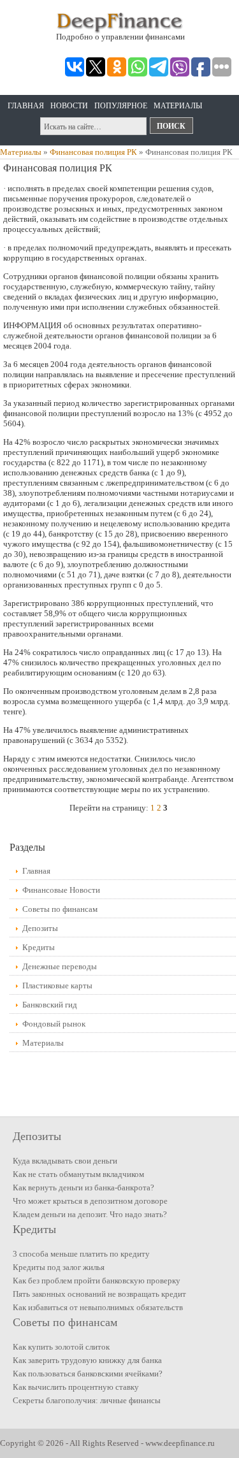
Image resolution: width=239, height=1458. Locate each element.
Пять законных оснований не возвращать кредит (99, 1294)
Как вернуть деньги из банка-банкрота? (83, 1187)
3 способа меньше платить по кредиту (81, 1254)
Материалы (178, 105)
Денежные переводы (59, 966)
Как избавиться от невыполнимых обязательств (98, 1307)
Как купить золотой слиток (61, 1347)
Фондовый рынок (53, 1024)
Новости (69, 105)
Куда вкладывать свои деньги (65, 1161)
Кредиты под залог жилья (59, 1267)
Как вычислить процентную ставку (76, 1387)
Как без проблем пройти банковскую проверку (96, 1280)
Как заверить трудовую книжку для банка (87, 1360)
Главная (26, 105)
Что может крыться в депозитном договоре (90, 1201)
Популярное (120, 105)
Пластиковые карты (57, 985)
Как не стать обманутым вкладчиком (78, 1174)
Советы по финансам (60, 909)
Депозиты (40, 928)
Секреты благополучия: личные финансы (87, 1400)
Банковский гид (49, 1004)
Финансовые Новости (61, 890)
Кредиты (38, 947)
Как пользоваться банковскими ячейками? (88, 1373)
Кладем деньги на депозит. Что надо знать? (90, 1214)
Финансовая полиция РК (93, 152)
